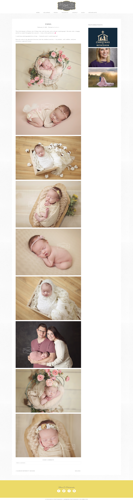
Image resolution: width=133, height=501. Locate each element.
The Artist (65, 12)
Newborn (56, 27)
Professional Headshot (103, 55)
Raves (56, 12)
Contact (75, 12)
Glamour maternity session (26, 470)
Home (38, 12)
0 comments (48, 460)
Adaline (77, 470)
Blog (83, 12)
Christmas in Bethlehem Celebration (102, 35)
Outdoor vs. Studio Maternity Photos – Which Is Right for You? (102, 75)
